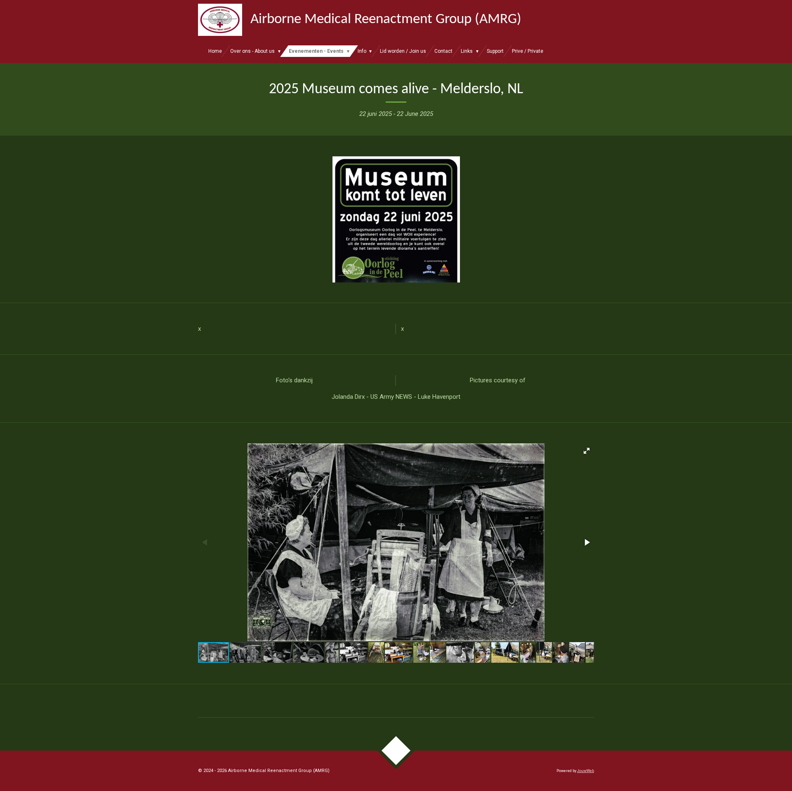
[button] (586, 450)
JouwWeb (585, 771)
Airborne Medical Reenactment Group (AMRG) (385, 19)
